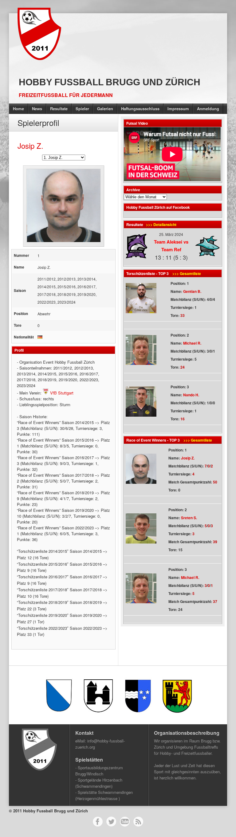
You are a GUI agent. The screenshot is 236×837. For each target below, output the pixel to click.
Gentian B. (192, 291)
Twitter (111, 821)
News (37, 108)
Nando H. (191, 395)
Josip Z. (188, 458)
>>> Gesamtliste (186, 273)
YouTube (124, 821)
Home (18, 108)
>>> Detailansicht (161, 224)
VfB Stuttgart (61, 393)
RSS (138, 821)
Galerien (105, 108)
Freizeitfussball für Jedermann (66, 95)
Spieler (82, 108)
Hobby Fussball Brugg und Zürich (109, 82)
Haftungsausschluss (140, 108)
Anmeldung (208, 108)
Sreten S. (189, 517)
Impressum (178, 108)
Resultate (59, 108)
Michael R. (192, 343)
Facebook (97, 821)
